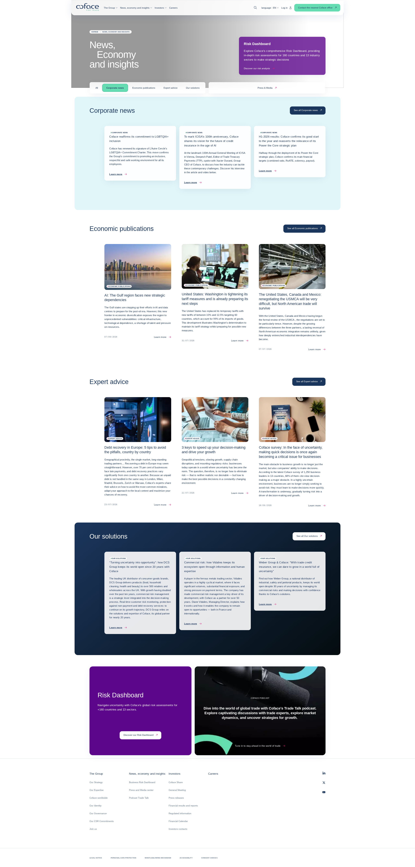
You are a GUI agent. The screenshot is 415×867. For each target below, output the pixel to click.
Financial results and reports (183, 805)
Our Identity (95, 805)
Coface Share (176, 782)
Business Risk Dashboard (142, 782)
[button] (111, 8)
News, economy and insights (147, 773)
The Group (96, 773)
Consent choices (209, 858)
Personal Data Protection (123, 858)
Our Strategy (96, 782)
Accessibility (186, 858)
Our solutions (193, 88)
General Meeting (177, 790)
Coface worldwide (98, 798)
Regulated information (180, 813)
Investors (174, 773)
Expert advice (171, 88)
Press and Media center (141, 790)
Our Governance (98, 813)
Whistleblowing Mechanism (158, 858)
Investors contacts (178, 829)
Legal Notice (95, 858)
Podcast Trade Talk (139, 798)
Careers (213, 773)
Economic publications (143, 88)
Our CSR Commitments (101, 821)
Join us (93, 829)
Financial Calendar (178, 821)
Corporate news (115, 88)
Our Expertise (96, 790)
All (96, 88)
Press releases (176, 798)
